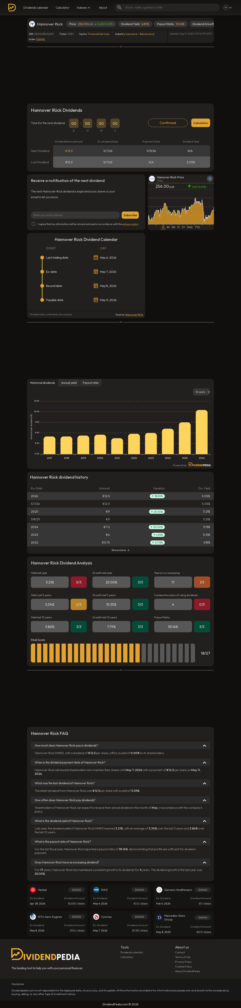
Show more (119, 550)
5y (183, 227)
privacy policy (130, 223)
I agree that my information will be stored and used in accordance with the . (88, 223)
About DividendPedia (187, 971)
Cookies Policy (183, 966)
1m (168, 227)
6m (173, 227)
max (190, 227)
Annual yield (69, 383)
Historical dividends (42, 383)
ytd (197, 227)
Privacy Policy (183, 962)
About (103, 7)
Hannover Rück (134, 314)
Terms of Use (182, 957)
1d (163, 226)
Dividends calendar (35, 7)
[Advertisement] (120, 74)
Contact (180, 952)
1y (178, 227)
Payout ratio (91, 383)
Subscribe (130, 215)
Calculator (62, 7)
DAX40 (40, 39)
